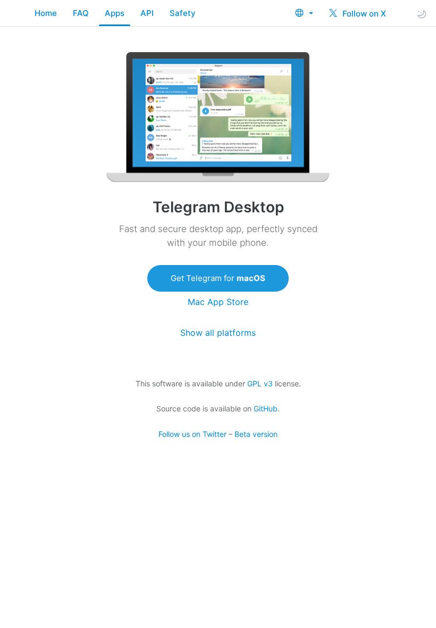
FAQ (81, 13)
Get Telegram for (218, 278)
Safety (183, 13)
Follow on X (363, 14)
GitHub (266, 408)
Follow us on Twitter (192, 434)
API (147, 13)
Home (46, 13)
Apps (114, 13)
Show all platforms (218, 333)
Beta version (256, 434)
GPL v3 (260, 383)
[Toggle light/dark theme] (421, 13)
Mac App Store (218, 302)
